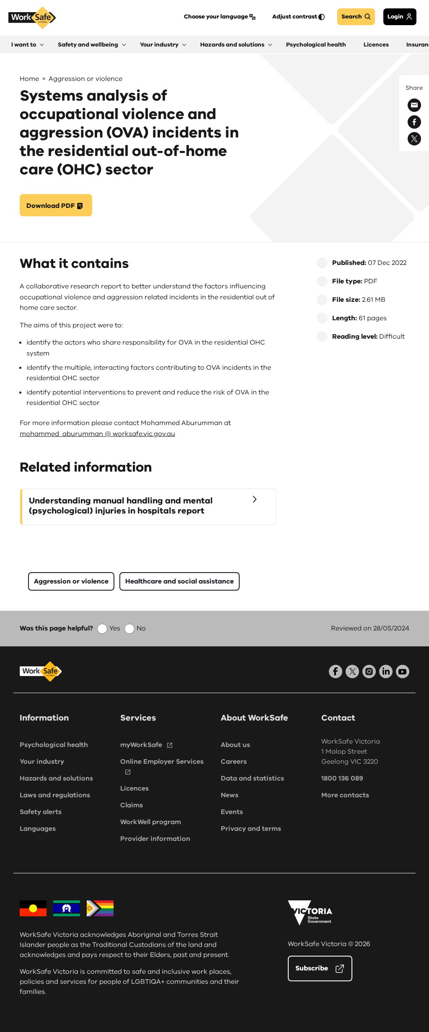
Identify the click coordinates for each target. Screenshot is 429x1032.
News (229, 795)
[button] (27, 45)
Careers (234, 761)
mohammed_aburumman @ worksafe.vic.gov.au (97, 433)
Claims (131, 805)
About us (235, 744)
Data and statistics (252, 778)
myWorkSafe (141, 744)
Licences (134, 788)
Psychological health (54, 744)
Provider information (155, 838)
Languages (38, 828)
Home (29, 78)
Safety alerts (41, 812)
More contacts (345, 795)
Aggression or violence (85, 78)
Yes (114, 628)
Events (232, 812)
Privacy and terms (251, 828)
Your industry (42, 761)
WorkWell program (150, 822)
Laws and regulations (55, 795)
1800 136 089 (342, 778)
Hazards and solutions (56, 778)
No (141, 628)
